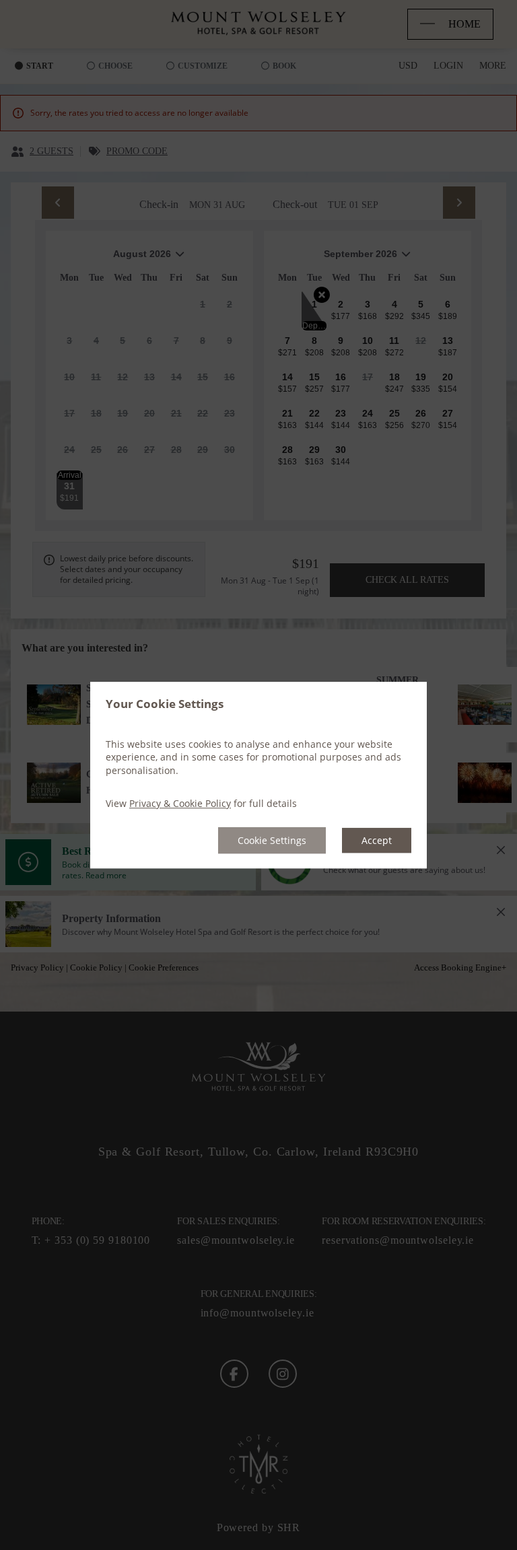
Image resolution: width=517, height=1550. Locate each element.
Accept (376, 840)
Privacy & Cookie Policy (180, 804)
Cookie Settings (272, 840)
